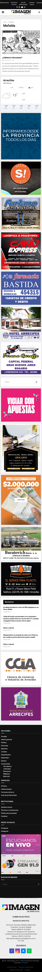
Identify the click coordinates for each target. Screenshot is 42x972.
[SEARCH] (36, 382)
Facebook (4, 828)
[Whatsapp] (29, 951)
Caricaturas (7, 766)
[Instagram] (17, 951)
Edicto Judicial (8, 628)
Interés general (6, 739)
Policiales (4, 746)
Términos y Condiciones (9, 810)
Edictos (3, 761)
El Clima (4, 786)
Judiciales (7, 769)
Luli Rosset (24, 962)
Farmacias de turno (14, 3)
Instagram (4, 831)
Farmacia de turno (7, 792)
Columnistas (7, 31)
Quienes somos (31, 3)
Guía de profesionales (23, 3)
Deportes (4, 749)
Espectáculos (6, 755)
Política (3, 742)
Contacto (39, 2)
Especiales (5, 758)
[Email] (23, 951)
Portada (4, 736)
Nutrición (6, 776)
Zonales (4, 752)
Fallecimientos (4, 2)
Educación (7, 771)
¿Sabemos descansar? (12, 57)
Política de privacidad (9, 813)
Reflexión (14, 31)
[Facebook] (11, 951)
